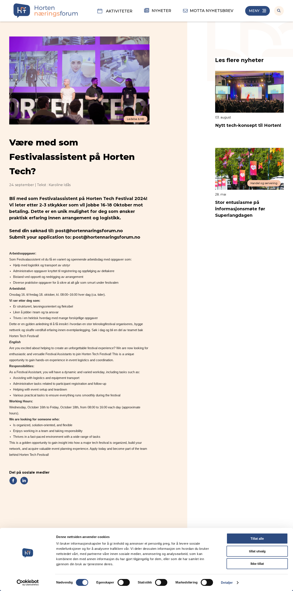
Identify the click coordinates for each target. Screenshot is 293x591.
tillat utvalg (257, 551)
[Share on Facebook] (13, 480)
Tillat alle (257, 538)
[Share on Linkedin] (24, 480)
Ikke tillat (257, 563)
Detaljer (227, 582)
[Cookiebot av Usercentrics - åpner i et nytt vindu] (28, 582)
